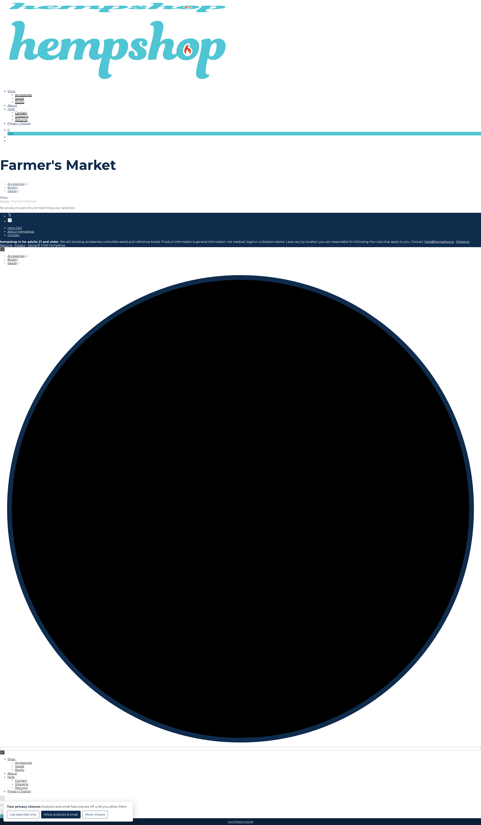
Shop (11, 91)
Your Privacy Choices (240, 821)
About (12, 105)
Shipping (21, 116)
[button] (9, 130)
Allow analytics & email (61, 814)
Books (19, 102)
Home (4, 201)
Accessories (23, 95)
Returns (21, 120)
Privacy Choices (19, 123)
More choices (95, 814)
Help (11, 109)
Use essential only (23, 814)
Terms (32, 245)
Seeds (19, 98)
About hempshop (21, 231)
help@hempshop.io (439, 242)
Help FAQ (15, 228)
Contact (21, 113)
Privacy (19, 245)
